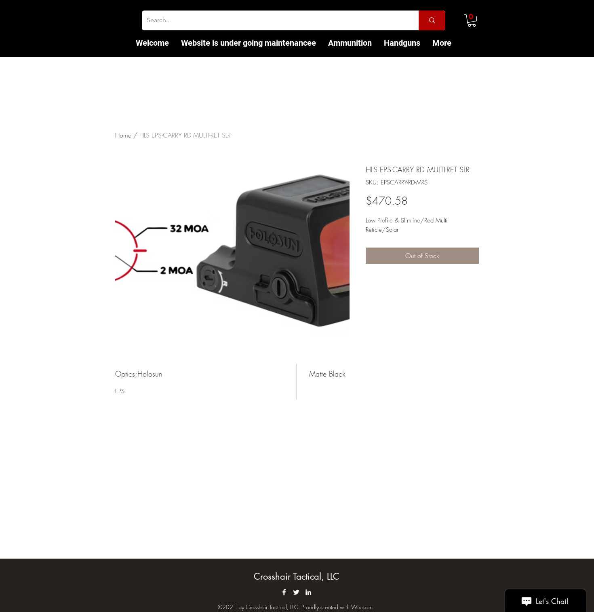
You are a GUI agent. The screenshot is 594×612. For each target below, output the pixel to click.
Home (123, 135)
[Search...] (432, 20)
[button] (471, 20)
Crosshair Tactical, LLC (296, 576)
